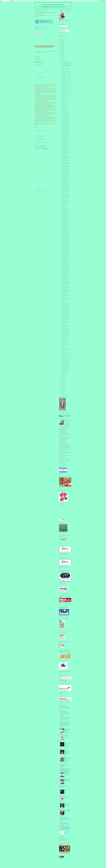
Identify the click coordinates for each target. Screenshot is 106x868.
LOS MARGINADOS (63, 711)
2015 (61, 56)
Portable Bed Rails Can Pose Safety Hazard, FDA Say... (65, 131)
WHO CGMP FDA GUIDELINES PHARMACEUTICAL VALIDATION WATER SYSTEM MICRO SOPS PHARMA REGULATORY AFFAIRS (65, 770)
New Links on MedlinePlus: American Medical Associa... (65, 307)
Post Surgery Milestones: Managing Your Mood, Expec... (66, 302)
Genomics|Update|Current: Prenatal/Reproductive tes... (65, 216)
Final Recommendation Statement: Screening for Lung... (65, 69)
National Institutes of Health (41, 28)
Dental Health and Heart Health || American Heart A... (66, 107)
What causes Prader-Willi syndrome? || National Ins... (65, 112)
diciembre (62, 61)
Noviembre (61, 786)
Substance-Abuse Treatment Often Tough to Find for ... (66, 279)
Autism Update (63, 104)
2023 (61, 45)
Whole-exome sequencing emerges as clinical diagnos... (66, 334)
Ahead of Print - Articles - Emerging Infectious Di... (65, 226)
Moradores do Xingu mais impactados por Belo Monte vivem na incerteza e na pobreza (65, 819)
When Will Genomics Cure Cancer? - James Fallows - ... (65, 365)
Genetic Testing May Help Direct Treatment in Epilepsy (66, 331)
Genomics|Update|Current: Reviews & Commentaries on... (66, 221)
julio (62, 378)
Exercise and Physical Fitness (41, 77)
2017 (61, 54)
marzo (62, 384)
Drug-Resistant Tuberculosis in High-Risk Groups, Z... (65, 244)
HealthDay (42, 130)
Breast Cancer (39, 74)
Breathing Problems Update (65, 297)
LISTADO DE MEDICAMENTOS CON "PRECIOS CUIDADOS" (65, 824)
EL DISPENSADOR (63, 706)
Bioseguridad (62, 728)
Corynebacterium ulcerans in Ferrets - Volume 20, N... (65, 234)
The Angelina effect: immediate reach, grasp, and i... (65, 343)
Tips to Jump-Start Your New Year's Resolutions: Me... (65, 121)
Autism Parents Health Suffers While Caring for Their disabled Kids (67, 805)
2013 (61, 59)
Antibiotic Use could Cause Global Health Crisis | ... (65, 193)
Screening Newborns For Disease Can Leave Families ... (66, 326)
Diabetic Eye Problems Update (65, 265)
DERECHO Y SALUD (63, 734)
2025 (61, 42)
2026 (61, 41)
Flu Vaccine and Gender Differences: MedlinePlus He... (66, 251)
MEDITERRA (62, 836)
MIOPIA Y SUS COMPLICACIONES (67, 780)
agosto (62, 376)
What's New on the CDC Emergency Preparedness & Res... (65, 160)
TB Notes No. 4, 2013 (64, 155)
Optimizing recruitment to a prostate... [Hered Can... (65, 368)
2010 (61, 391)
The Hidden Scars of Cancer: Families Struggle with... (65, 168)
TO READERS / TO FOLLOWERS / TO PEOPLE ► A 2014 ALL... (66, 63)
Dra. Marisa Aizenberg (63, 757)
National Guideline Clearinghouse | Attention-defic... (66, 95)
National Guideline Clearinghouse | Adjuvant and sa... (66, 92)
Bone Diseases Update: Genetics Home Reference (65, 296)
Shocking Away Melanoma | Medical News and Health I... (65, 181)
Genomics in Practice (64, 338)
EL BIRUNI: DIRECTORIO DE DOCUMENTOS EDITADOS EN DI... (65, 65)
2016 (61, 55)
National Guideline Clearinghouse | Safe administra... (66, 82)
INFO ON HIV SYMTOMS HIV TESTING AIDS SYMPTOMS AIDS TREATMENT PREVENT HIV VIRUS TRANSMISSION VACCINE (65, 828)
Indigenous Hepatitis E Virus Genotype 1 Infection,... (65, 229)
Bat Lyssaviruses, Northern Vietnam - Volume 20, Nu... (65, 241)
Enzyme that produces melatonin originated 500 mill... (66, 256)
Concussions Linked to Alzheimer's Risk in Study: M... (66, 289)
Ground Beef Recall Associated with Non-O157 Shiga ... (65, 224)
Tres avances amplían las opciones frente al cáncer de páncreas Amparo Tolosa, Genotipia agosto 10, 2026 (65, 719)
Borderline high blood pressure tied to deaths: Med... (65, 261)
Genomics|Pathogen (64, 201)
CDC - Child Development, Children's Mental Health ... (65, 317)
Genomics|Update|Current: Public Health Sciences (66, 219)
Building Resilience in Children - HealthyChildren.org (66, 315)
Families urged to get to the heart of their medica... (66, 348)
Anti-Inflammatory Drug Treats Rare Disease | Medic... (65, 186)
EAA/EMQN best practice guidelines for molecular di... (65, 209)
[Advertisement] (43, 180)
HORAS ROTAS (62, 741)
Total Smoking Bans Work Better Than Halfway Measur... (66, 123)
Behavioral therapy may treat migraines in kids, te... (65, 254)
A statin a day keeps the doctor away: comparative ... (65, 148)
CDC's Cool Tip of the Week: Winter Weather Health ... (65, 163)
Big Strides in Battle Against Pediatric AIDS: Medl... (65, 264)
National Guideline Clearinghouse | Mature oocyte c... (66, 90)
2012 (61, 388)
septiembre (63, 375)
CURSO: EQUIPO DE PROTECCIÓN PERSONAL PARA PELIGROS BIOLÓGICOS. (67, 731)
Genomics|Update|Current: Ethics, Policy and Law (66, 350)
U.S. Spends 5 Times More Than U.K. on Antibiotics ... (65, 274)
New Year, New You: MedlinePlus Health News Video (66, 292)
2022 (61, 46)
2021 (61, 48)
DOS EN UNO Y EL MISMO (64, 766)
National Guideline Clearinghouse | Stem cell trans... (66, 75)
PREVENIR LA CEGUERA (64, 779)
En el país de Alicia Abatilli (64, 786)
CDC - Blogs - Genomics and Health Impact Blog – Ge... (65, 196)
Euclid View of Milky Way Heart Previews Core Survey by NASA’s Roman (64, 708)
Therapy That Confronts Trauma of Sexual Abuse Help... (66, 259)
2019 (61, 51)
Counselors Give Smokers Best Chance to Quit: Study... (65, 126)
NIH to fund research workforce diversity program (65, 143)
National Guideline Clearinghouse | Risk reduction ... (66, 85)
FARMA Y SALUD (63, 822)
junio (62, 379)
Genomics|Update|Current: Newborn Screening (65, 211)
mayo (62, 381)
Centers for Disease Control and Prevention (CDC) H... (65, 138)
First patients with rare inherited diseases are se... (65, 345)
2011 (61, 390)
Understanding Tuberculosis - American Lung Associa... (65, 109)
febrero (62, 385)
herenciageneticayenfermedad (65, 717)
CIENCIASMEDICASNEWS (53, 5)
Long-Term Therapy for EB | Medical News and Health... (65, 191)
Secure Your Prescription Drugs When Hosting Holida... (65, 128)
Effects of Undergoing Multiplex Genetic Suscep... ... (66, 336)
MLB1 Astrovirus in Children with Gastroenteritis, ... (66, 231)
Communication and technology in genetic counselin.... (66, 358)
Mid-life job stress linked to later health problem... (66, 272)
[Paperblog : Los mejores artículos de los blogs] (62, 520)
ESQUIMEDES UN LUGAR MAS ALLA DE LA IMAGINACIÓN (65, 810)
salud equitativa (68, 420)
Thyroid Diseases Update (64, 293)
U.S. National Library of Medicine (45, 26)
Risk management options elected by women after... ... (66, 353)
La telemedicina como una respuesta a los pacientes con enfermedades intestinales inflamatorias (67, 760)
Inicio (47, 188)
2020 (61, 49)
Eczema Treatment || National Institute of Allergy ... (65, 114)
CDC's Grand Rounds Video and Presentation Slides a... (65, 157)
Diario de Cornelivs (63, 749)
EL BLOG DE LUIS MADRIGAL (63, 765)
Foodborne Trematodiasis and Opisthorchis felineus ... (65, 246)
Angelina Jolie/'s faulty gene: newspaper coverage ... (65, 340)
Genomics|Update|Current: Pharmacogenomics (65, 214)
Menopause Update (64, 103)
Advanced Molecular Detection (65, 200)
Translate (66, 32)
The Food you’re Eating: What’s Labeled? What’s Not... (65, 173)
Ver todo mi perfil (62, 463)
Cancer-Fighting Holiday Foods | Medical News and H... (66, 171)
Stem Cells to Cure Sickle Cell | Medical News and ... (65, 178)
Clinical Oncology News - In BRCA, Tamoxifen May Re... (65, 363)
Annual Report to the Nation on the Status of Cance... (65, 305)
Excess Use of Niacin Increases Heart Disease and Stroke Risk (67, 774)
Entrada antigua (55, 188)
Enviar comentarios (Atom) (43, 190)
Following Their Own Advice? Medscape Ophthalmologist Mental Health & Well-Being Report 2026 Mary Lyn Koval (64, 724)
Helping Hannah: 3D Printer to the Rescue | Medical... (66, 176)
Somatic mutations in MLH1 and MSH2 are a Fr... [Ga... (66, 355)
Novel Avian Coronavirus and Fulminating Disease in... (65, 249)
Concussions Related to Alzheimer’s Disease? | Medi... (66, 188)
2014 (61, 58)
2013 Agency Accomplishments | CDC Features (66, 204)
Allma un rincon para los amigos (65, 838)
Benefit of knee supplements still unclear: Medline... (66, 277)
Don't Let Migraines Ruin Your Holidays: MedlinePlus (65, 269)
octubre (62, 374)
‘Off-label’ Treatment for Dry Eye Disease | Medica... (66, 183)
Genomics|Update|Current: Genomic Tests (65, 206)
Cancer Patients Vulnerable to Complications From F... (65, 133)
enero (62, 386)
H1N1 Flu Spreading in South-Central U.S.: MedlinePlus (65, 282)
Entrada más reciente (38, 188)
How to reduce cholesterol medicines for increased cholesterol (67, 832)
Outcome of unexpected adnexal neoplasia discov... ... (66, 370)
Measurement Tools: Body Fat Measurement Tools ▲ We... (65, 312)
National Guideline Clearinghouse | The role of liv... (66, 72)
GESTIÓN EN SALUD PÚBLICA (65, 722)
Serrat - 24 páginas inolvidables (66, 797)
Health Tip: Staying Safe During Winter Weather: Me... (65, 136)
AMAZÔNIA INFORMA (64, 817)
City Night (65, 790)
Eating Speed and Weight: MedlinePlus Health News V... (66, 118)
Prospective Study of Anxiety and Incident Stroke (66, 146)
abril (62, 382)
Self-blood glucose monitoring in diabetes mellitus (66, 322)
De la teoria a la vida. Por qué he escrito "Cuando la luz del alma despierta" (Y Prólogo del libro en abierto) (67, 752)
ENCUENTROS (62, 796)
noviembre (62, 372)
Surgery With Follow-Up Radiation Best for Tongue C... (66, 287)
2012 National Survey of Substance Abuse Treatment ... (66, 166)
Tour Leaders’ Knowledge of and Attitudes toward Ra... (66, 236)
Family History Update (64, 267)
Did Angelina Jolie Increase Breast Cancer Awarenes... (66, 360)
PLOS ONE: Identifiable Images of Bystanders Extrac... (66, 153)
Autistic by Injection (63, 802)
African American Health (40, 72)
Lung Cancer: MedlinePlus (65, 116)
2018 (61, 52)
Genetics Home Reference (65, 324)
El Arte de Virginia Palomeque (65, 789)
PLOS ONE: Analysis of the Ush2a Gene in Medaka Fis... (66, 151)
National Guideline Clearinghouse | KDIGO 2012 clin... (66, 87)
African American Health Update (66, 101)
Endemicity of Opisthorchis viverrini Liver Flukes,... (65, 239)
